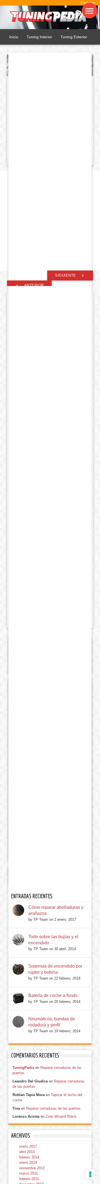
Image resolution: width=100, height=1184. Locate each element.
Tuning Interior (39, 37)
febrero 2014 (29, 1157)
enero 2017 (28, 1146)
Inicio (13, 37)
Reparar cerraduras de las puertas (53, 1108)
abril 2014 (27, 1152)
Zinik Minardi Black (61, 1116)
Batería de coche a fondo (53, 995)
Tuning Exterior (74, 37)
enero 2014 (28, 1162)
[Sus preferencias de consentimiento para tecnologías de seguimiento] (90, 1174)
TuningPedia (23, 1068)
